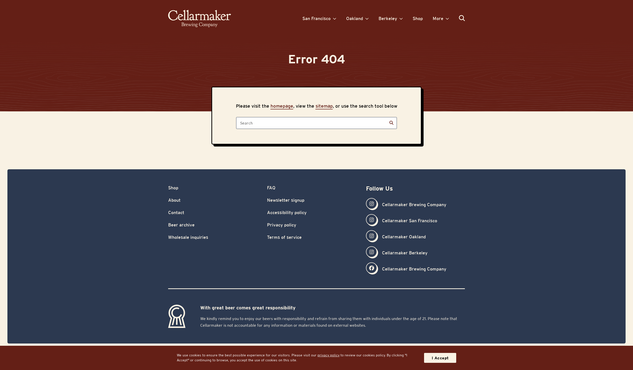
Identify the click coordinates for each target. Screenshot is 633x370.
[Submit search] (391, 123)
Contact (176, 212)
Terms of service (284, 237)
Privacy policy (281, 224)
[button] (462, 18)
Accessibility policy (287, 212)
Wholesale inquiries (188, 237)
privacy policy (328, 355)
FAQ (271, 187)
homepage (282, 106)
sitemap (324, 106)
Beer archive (181, 224)
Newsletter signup (285, 200)
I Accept (440, 358)
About (174, 200)
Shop (173, 187)
